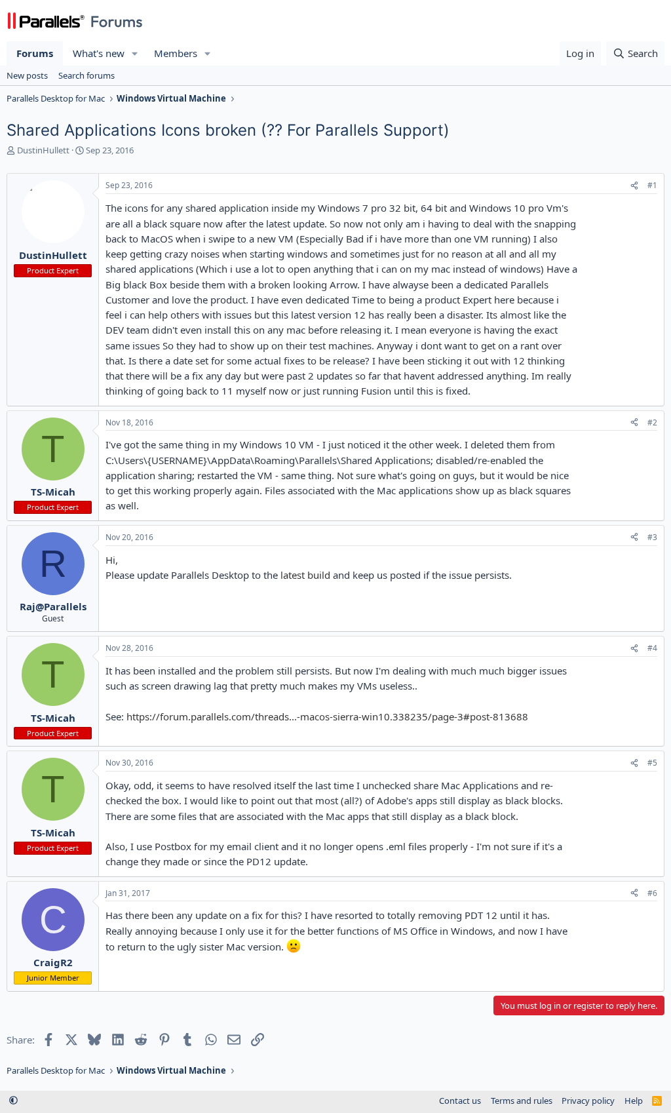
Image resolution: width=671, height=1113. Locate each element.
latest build (305, 574)
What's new (99, 53)
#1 (652, 185)
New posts (27, 75)
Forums (34, 53)
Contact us (460, 1100)
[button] (135, 53)
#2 (652, 422)
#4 (652, 648)
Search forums (86, 75)
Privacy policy (588, 1100)
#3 (652, 537)
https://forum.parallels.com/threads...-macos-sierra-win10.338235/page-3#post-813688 (327, 716)
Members (175, 53)
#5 (652, 762)
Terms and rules (521, 1100)
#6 (652, 893)
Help (633, 1100)
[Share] (634, 185)
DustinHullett (43, 150)
